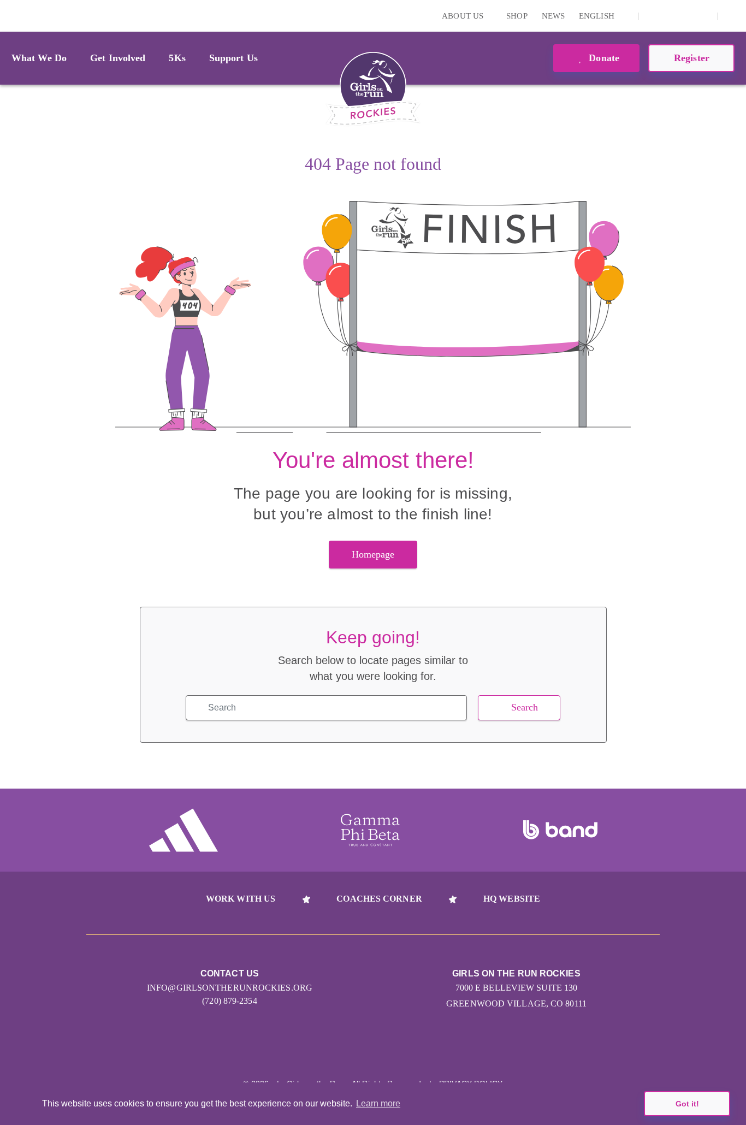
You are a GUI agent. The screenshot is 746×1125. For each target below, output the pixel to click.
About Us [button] (464, 15)
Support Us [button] (233, 57)
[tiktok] (703, 15)
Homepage (373, 554)
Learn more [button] (378, 1103)
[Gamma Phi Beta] (370, 830)
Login (10, 15)
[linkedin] (669, 15)
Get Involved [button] (117, 57)
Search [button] (524, 707)
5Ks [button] (177, 57)
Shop (516, 15)
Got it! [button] (687, 1103)
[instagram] (652, 15)
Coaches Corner (379, 898)
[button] (732, 15)
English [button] (598, 15)
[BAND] (560, 830)
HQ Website (511, 898)
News (553, 15)
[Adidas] (183, 830)
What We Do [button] (39, 57)
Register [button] (691, 57)
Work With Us (240, 898)
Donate (602, 57)
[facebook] (686, 15)
